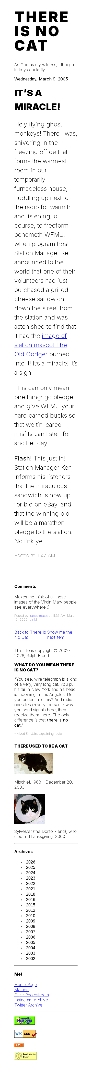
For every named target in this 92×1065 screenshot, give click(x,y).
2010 (30, 916)
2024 (30, 873)
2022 (30, 883)
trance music (38, 616)
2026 (30, 862)
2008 (30, 926)
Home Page (25, 984)
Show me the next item (59, 635)
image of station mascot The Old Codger (40, 345)
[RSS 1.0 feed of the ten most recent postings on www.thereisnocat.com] (19, 1045)
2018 (30, 894)
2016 (30, 899)
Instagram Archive (31, 999)
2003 (30, 953)
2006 (30, 937)
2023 (30, 878)
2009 (30, 921)
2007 (30, 932)
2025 (30, 867)
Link (33, 619)
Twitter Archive (28, 1005)
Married (21, 989)
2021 (30, 889)
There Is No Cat (42, 31)
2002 (30, 958)
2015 (30, 905)
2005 (30, 942)
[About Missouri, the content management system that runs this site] (24, 1023)
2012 (30, 910)
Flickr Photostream (31, 994)
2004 (30, 948)
